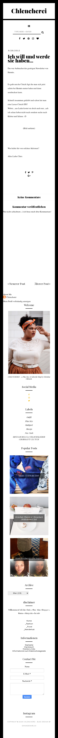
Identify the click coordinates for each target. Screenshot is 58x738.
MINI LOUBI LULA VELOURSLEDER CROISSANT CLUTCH (29, 438)
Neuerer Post (17, 283)
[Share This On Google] (29, 175)
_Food (29, 627)
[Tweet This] (29, 172)
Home (29, 621)
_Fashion (29, 624)
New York (29, 433)
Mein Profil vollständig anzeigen (17, 301)
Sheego (29, 429)
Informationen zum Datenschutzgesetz (29, 651)
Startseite (29, 645)
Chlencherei (29, 11)
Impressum (29, 647)
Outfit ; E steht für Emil (29, 475)
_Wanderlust (29, 630)
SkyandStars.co (29, 726)
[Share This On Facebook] (25, 172)
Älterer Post (41, 283)
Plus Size (29, 421)
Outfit (29, 417)
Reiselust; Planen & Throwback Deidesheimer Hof (29, 518)
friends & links (29, 649)
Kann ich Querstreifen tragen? (29, 558)
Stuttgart (29, 425)
